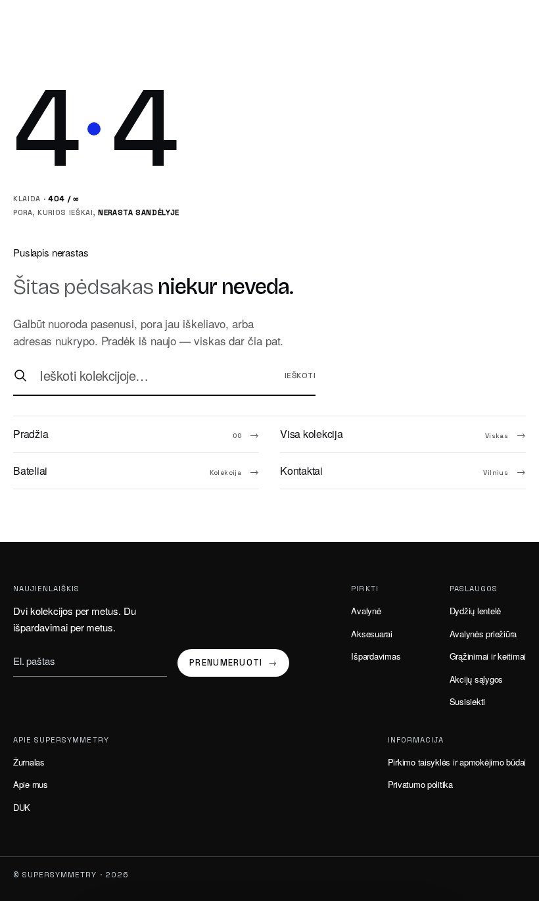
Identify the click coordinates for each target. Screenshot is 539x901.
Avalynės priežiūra (483, 633)
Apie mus (30, 784)
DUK (21, 807)
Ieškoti (300, 375)
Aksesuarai (371, 633)
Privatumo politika (420, 784)
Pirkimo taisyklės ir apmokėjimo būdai (457, 762)
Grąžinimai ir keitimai (488, 656)
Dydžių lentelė (475, 610)
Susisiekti (467, 701)
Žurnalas (29, 762)
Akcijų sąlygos (476, 679)
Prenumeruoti (233, 662)
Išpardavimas (375, 656)
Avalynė (366, 610)
